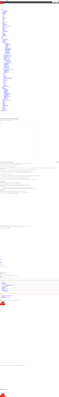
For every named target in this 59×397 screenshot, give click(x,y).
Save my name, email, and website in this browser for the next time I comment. (9, 275)
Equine (2, 120)
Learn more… (16, 193)
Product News (3, 287)
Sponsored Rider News (4, 290)
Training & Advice (7, 291)
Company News (4, 283)
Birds (2, 281)
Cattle (2, 282)
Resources (3, 288)
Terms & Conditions (22, 365)
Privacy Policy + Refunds (17, 365)
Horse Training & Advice (7, 285)
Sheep (3, 289)
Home (0, 120)
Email (0, 302)
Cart (52, 2)
